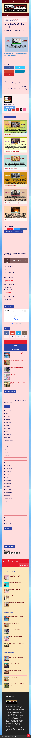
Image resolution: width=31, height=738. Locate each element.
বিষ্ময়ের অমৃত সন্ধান (8, 486)
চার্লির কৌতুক (7, 437)
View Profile (10, 107)
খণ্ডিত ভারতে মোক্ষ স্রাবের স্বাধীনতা (17, 353)
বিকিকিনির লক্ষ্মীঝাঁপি (8, 480)
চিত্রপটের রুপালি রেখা (9, 440)
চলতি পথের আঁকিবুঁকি (8, 434)
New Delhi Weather (8, 280)
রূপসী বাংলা (7, 505)
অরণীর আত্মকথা (7, 419)
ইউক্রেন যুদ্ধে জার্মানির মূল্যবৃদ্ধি (11, 168)
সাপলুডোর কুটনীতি (8, 517)
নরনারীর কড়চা (7, 465)
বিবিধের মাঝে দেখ (8, 483)
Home (6, 19)
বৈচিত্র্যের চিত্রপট (8, 489)
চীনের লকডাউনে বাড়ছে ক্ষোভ (10, 185)
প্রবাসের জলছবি (15, 19)
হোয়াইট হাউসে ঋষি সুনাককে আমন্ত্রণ (12, 151)
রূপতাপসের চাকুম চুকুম (9, 501)
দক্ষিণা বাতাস (7, 462)
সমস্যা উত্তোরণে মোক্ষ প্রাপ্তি (15, 589)
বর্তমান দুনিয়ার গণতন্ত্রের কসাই (15, 582)
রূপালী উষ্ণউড (7, 508)
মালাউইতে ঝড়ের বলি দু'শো (10, 134)
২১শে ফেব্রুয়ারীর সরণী (9, 410)
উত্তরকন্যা (7, 425)
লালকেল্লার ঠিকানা (8, 511)
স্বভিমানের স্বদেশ (8, 520)
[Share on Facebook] (9, 67)
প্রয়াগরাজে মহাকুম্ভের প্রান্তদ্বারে (15, 670)
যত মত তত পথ (7, 495)
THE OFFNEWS (5, 736)
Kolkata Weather (8, 268)
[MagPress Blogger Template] (15, 8)
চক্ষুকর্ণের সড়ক (7, 431)
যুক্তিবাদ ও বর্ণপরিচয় (8, 498)
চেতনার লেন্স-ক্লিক (8, 443)
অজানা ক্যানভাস (8, 413)
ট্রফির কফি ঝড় (7, 456)
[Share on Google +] (9, 71)
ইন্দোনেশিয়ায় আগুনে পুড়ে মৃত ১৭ (11, 219)
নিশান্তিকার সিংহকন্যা (9, 471)
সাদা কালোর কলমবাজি (9, 514)
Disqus (16, 229)
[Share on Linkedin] (20, 71)
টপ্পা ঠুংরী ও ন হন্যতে (8, 450)
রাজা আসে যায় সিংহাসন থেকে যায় (16, 360)
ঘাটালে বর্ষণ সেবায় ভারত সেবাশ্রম (16, 374)
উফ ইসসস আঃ (7, 428)
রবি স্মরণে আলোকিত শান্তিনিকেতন (16, 367)
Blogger (10, 229)
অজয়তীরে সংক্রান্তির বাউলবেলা (15, 663)
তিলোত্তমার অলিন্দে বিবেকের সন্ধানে (16, 657)
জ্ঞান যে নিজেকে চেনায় (13, 596)
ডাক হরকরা (7, 459)
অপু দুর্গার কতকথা (8, 416)
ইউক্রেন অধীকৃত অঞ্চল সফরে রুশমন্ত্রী (12, 202)
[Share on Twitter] (20, 67)
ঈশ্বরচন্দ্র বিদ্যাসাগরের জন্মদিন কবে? (16, 576)
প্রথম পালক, (7, 32)
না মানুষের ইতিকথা (8, 468)
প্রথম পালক (10, 19)
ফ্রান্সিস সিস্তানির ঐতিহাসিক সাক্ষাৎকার (14, 25)
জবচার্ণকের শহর (8, 446)
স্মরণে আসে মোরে (8, 523)
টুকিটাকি (6, 453)
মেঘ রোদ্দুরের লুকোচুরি (8, 492)
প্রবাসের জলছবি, (11, 32)
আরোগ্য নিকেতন (8, 422)
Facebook (23, 229)
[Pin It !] (9, 74)
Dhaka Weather (7, 292)
